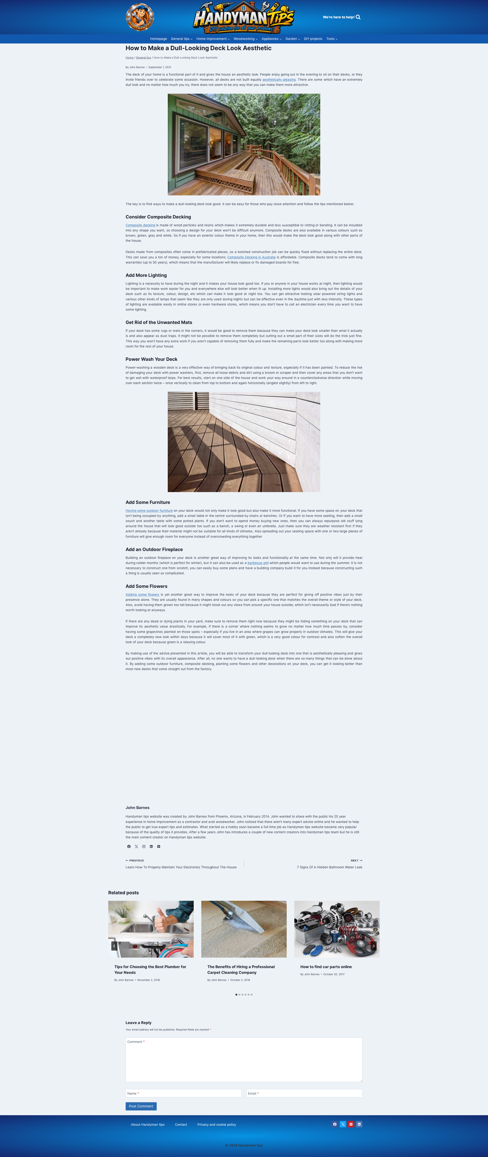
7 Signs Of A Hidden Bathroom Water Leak (329, 864)
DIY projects (313, 39)
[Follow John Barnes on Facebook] (129, 846)
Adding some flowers (142, 594)
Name (133, 1093)
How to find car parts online (326, 966)
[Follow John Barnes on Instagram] (143, 846)
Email (253, 1093)
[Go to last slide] (114, 946)
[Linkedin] (359, 1124)
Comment (136, 1042)
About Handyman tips (148, 1124)
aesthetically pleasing (279, 79)
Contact (181, 1124)
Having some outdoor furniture (149, 510)
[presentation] (151, 929)
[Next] (374, 946)
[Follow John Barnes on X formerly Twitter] (136, 846)
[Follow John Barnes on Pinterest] (158, 846)
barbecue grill (258, 563)
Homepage (158, 39)
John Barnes (125, 979)
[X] (343, 1124)
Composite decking (140, 225)
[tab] (236, 995)
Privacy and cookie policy (216, 1124)
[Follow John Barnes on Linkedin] (151, 846)
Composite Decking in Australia (251, 257)
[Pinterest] (351, 1124)
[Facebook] (335, 1124)
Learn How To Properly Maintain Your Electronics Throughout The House (181, 864)
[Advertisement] (240, 734)
